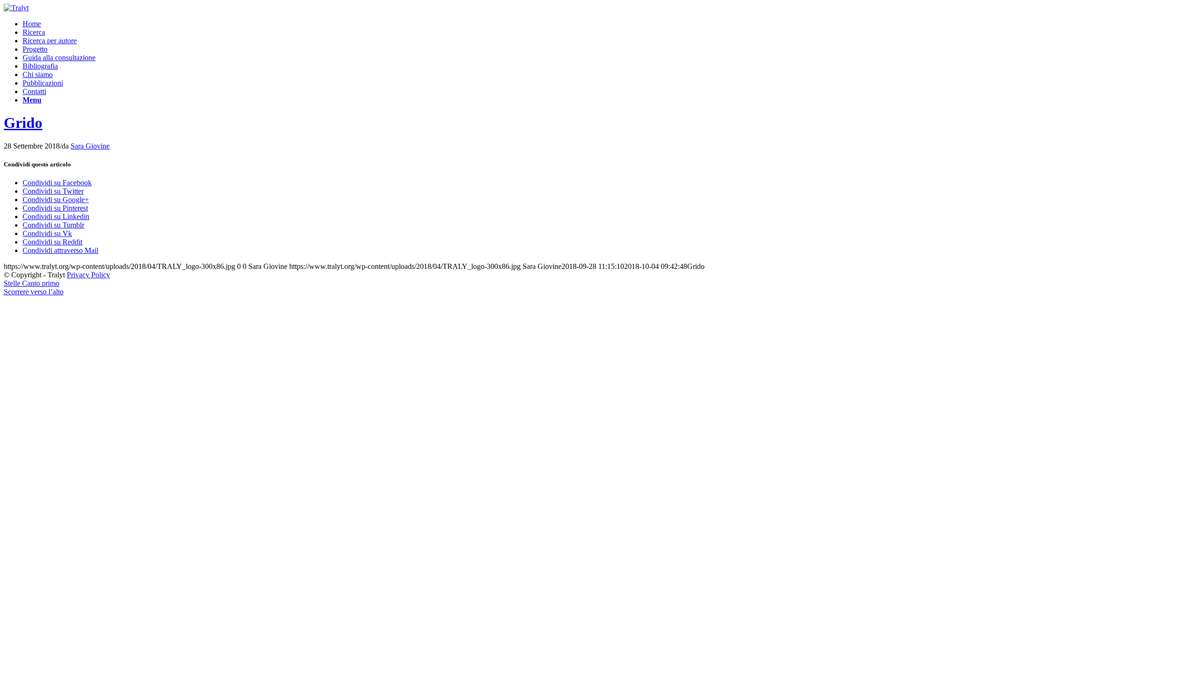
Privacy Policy (88, 275)
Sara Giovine (90, 146)
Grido (23, 122)
